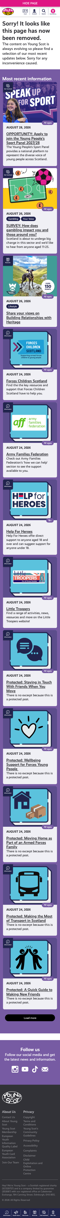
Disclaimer (29, 1155)
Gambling (13, 219)
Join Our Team (10, 1162)
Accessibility (30, 1145)
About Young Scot (9, 1123)
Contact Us (8, 1117)
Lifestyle (12, 306)
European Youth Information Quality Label (10, 1141)
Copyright (29, 1117)
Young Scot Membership (9, 1130)
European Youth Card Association (9, 1154)
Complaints (30, 1150)
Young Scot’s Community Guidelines (30, 1132)
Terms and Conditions (29, 1123)
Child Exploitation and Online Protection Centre (32, 1166)
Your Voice (28, 219)
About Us (9, 1112)
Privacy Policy (31, 1140)
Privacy (28, 1112)
